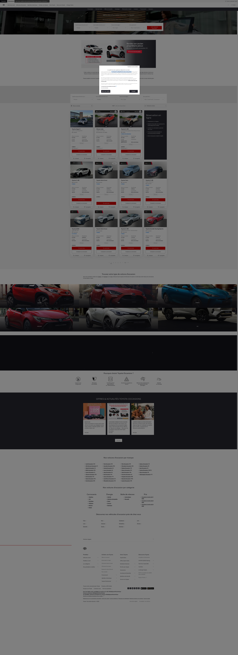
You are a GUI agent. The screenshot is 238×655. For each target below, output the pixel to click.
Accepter (133, 91)
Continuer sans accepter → (133, 66)
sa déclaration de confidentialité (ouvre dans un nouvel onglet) (121, 71)
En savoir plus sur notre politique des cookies (108, 86)
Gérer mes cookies (106, 91)
